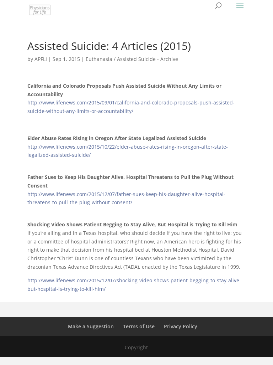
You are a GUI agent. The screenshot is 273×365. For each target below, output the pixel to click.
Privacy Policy (180, 326)
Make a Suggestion (91, 326)
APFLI (40, 59)
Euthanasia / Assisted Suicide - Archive (132, 59)
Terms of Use (139, 326)
